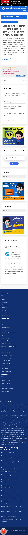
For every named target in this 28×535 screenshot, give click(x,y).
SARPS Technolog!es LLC (13, 532)
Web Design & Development (9, 332)
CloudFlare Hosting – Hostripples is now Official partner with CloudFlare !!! (14, 30)
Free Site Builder (6, 380)
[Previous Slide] (2, 263)
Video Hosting (5, 368)
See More (6, 59)
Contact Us (4, 307)
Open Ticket (5, 340)
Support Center (6, 338)
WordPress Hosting (7, 355)
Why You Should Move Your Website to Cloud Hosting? (13, 101)
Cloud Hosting (6, 67)
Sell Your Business (6, 315)
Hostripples (22, 530)
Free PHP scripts (6, 383)
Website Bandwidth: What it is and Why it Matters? (14, 114)
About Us (4, 299)
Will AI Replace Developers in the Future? (14, 120)
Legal (3, 335)
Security (13, 67)
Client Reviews (5, 305)
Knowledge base (6, 343)
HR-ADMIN (15, 22)
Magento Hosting (6, 358)
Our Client (4, 310)
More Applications (6, 371)
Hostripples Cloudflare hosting (8, 73)
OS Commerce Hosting (7, 366)
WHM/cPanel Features (7, 386)
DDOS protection (13, 69)
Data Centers (5, 302)
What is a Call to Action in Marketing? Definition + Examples (13, 107)
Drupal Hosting (6, 360)
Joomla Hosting (6, 352)
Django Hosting (6, 363)
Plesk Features (5, 391)
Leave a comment (21, 75)
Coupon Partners (6, 313)
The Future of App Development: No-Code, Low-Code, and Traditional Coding (12, 3)
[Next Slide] (26, 263)
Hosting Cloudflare (16, 71)
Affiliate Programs (6, 327)
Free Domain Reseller (7, 388)
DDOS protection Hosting (7, 71)
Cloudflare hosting (6, 69)
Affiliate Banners (6, 330)
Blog (3, 324)
